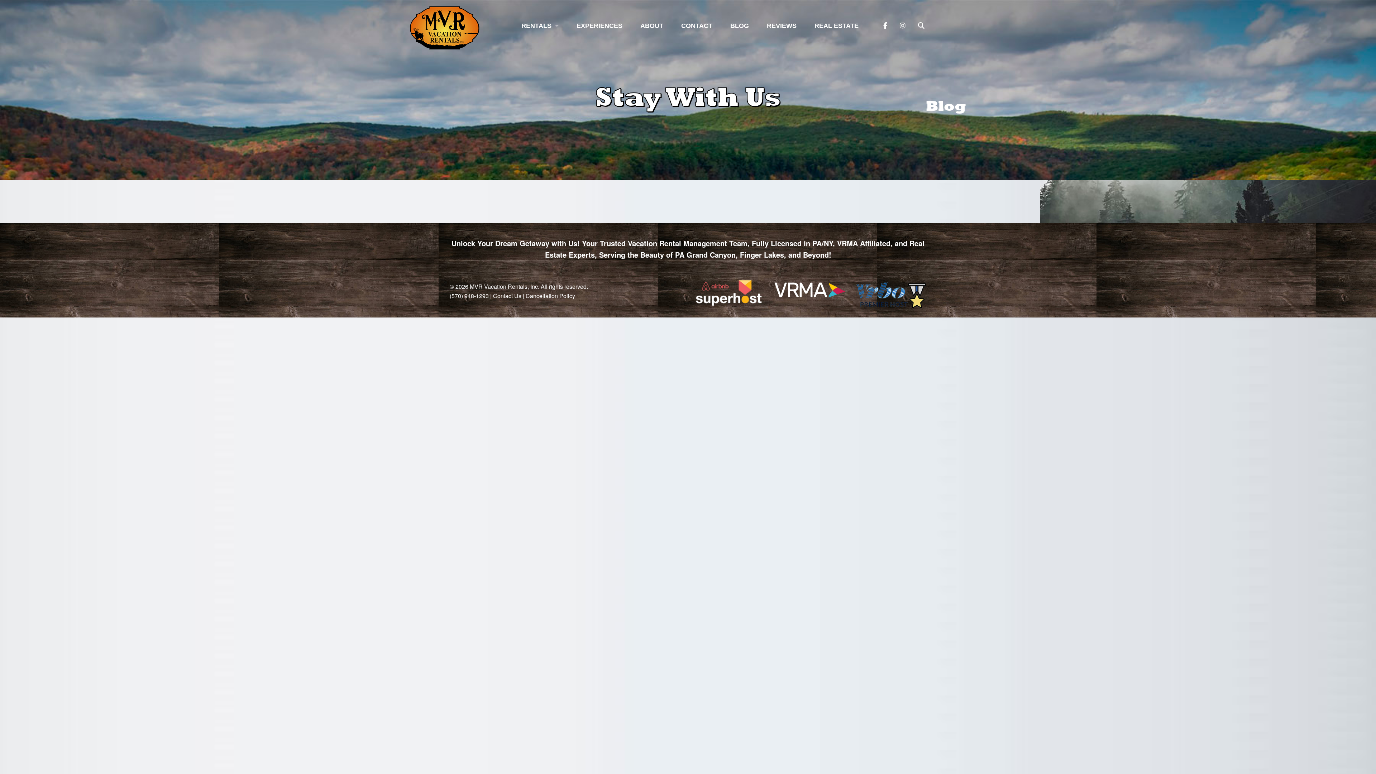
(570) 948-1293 (469, 296)
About (651, 25)
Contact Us (507, 296)
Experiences (599, 25)
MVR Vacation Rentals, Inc (504, 286)
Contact (696, 25)
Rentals (536, 25)
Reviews (782, 25)
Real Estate (836, 25)
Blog (739, 25)
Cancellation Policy (550, 296)
